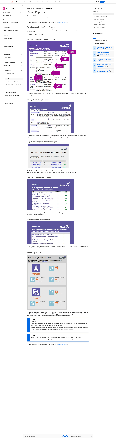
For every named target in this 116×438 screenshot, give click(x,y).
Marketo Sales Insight (8, 49)
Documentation (30, 8)
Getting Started (8, 70)
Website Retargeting (9, 103)
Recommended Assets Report (99, 27)
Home (4, 19)
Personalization (46, 17)
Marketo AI (6, 43)
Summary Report (97, 30)
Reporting (40, 17)
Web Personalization (8, 65)
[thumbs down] (66, 436)
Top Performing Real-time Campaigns (101, 22)
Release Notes (6, 109)
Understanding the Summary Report (12, 89)
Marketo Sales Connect (8, 46)
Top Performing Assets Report (99, 24)
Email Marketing (7, 41)
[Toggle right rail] (93, 5)
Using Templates (8, 98)
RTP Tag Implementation (9, 73)
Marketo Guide (48, 8)
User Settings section (62, 22)
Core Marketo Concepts (8, 33)
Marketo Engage (39, 8)
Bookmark (97, 8)
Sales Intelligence (9, 87)
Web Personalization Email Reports (101, 13)
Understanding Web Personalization (12, 95)
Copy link (102, 8)
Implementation (34, 17)
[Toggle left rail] (22, 5)
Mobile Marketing (7, 51)
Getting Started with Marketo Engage (10, 22)
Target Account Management (9, 62)
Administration (7, 27)
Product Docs (5, 25)
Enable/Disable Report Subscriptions (12, 81)
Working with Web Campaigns (10, 106)
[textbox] (12, 12)
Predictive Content (7, 57)
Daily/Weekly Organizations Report (100, 16)
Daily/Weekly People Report (99, 19)
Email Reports (8, 78)
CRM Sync (6, 35)
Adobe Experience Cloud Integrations (11, 30)
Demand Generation (8, 38)
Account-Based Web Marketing (11, 67)
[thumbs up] (63, 436)
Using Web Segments (9, 100)
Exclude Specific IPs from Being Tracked (13, 84)
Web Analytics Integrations (11, 92)
